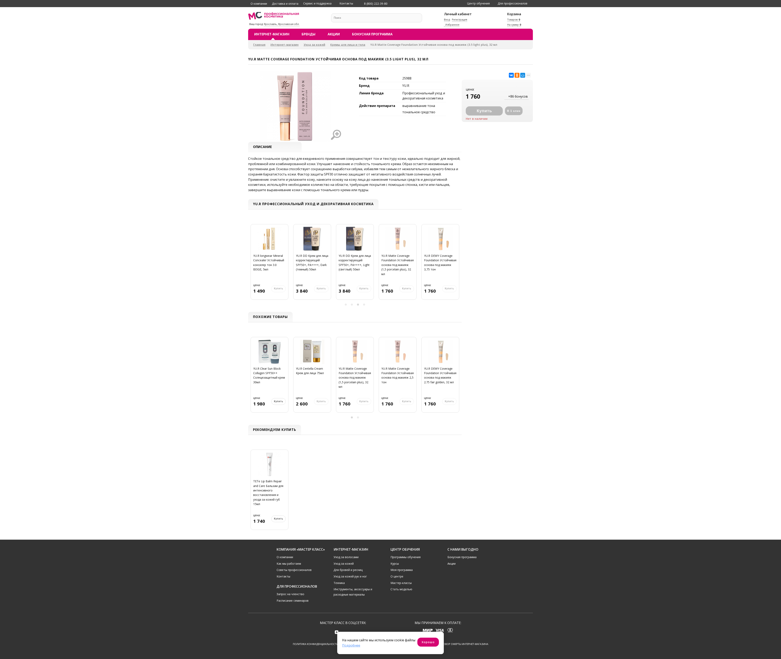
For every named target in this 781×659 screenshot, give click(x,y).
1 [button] (346, 305)
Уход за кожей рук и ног (350, 576)
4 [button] (364, 305)
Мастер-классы (401, 583)
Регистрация (459, 19)
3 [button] (358, 305)
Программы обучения (405, 557)
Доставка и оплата (285, 3)
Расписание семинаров (293, 600)
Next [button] (457, 264)
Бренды (308, 34)
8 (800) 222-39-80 (375, 3)
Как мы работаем (289, 563)
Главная (259, 45)
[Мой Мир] (522, 75)
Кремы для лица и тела (347, 45)
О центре (396, 576)
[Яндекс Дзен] (336, 632)
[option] (269, 264)
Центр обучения (478, 3)
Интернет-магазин (271, 34)
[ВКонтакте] (511, 75)
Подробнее (351, 645)
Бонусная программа (372, 34)
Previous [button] (253, 264)
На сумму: (514, 25)
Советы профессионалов (294, 570)
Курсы (394, 563)
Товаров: (513, 19)
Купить (278, 518)
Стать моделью (401, 589)
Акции (334, 34)
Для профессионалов (512, 3)
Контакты (346, 3)
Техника (339, 583)
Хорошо (428, 642)
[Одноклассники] (517, 75)
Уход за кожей (314, 45)
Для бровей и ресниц (348, 570)
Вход (447, 19)
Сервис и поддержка (317, 3)
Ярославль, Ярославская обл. (281, 24)
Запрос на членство (290, 594)
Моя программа (401, 570)
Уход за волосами (346, 557)
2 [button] (352, 305)
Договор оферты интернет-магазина (463, 644)
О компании (259, 3)
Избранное (452, 25)
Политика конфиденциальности (315, 644)
